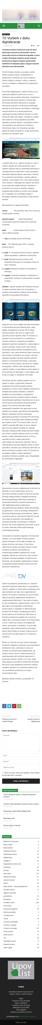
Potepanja (7, 899)
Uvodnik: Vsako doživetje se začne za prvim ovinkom (21, 804)
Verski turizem (8, 931)
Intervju (6, 870)
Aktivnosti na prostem (11, 841)
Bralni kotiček (8, 848)
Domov (4, 31)
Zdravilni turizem (9, 944)
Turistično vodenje (9, 925)
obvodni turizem (9, 890)
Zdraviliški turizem (9, 941)
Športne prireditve (9, 912)
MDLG (5, 883)
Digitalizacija (12, 31)
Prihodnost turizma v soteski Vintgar (9, 720)
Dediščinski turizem (10, 854)
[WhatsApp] (19, 706)
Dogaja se (7, 861)
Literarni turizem (9, 880)
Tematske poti (8, 915)
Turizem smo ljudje (10, 928)
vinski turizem (8, 935)
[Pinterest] (14, 706)
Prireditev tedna (8, 902)
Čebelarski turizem (9, 851)
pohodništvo (7, 896)
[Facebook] (4, 706)
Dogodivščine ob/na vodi (12, 864)
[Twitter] (9, 706)
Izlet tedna (7, 874)
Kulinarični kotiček (9, 877)
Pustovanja (7, 906)
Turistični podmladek (10, 922)
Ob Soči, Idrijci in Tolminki (11, 825)
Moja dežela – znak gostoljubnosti (15, 886)
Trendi (5, 919)
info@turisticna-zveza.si (27, 1016)
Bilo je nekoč (7, 845)
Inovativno (7, 867)
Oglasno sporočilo (9, 893)
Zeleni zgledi (7, 948)
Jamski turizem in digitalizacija (33, 720)
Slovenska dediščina (10, 909)
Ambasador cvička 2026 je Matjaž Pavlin (17, 811)
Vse (4, 938)
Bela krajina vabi (8, 818)
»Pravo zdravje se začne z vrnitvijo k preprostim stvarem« (19, 796)
